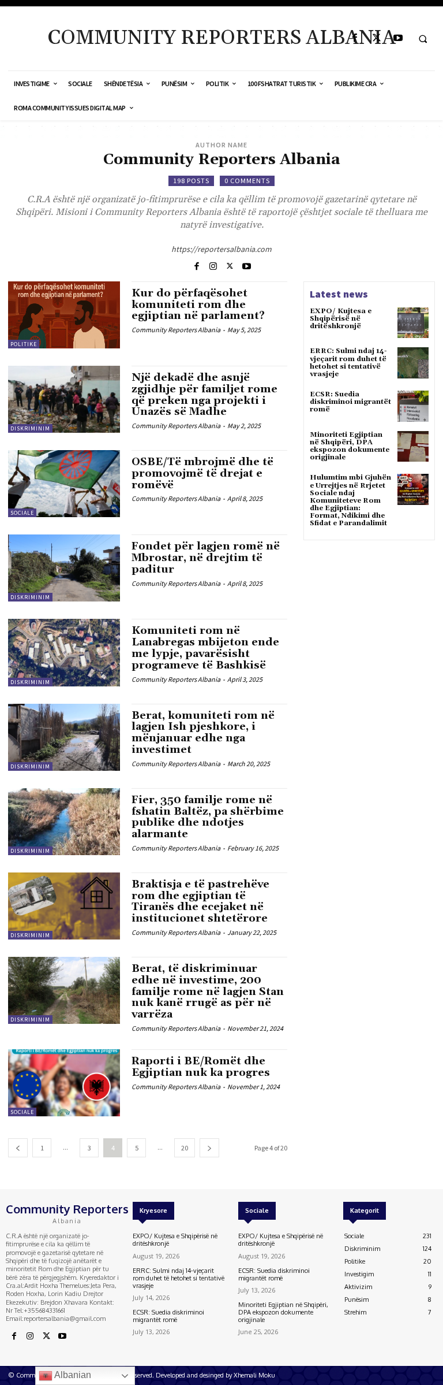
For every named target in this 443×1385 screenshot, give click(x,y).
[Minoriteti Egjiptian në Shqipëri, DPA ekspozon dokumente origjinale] (413, 446)
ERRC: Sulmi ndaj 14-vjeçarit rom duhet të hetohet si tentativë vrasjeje (348, 362)
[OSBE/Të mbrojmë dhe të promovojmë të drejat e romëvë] (64, 483)
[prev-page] (18, 1147)
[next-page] (209, 1147)
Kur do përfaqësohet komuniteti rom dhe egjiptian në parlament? (198, 305)
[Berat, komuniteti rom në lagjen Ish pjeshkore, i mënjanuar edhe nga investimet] (64, 737)
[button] (422, 38)
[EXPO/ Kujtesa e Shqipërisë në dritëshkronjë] (413, 323)
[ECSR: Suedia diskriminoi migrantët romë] (413, 406)
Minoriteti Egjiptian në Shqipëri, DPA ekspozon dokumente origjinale (349, 446)
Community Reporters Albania (176, 329)
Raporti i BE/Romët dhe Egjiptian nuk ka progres (201, 1066)
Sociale (22, 513)
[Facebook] (355, 38)
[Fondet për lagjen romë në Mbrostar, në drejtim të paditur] (64, 567)
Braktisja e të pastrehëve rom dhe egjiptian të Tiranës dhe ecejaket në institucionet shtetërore (200, 901)
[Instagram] (213, 265)
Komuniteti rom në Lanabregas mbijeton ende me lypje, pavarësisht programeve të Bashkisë (205, 647)
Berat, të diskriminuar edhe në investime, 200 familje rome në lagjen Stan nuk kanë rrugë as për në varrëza (208, 991)
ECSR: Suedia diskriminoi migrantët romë (350, 402)
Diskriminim (30, 428)
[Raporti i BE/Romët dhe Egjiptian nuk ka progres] (64, 1082)
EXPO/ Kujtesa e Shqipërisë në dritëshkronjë (340, 319)
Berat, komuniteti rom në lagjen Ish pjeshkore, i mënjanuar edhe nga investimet (203, 732)
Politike (23, 344)
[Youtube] (398, 38)
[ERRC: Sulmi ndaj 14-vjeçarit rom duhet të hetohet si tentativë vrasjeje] (413, 362)
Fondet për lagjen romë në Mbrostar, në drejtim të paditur (206, 558)
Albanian (71, 1375)
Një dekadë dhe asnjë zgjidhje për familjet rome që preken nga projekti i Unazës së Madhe (204, 394)
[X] (376, 38)
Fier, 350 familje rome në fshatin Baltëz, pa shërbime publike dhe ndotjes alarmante (208, 817)
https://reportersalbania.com (221, 249)
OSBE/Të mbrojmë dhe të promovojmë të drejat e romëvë (202, 473)
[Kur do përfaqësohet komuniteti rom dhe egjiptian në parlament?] (64, 314)
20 (184, 1147)
